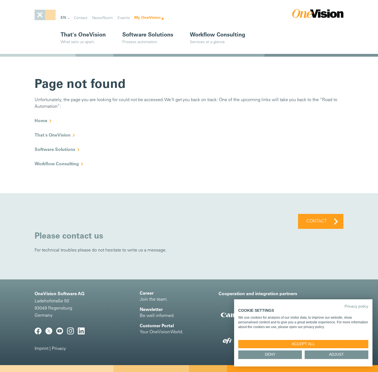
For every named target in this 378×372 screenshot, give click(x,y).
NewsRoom (102, 18)
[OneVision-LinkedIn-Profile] (82, 333)
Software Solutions (55, 150)
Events (124, 18)
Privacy (59, 349)
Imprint (41, 349)
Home (41, 121)
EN (63, 18)
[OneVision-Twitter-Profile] (50, 333)
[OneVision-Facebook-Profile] (40, 333)
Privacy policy (356, 306)
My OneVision (147, 18)
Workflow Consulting (57, 164)
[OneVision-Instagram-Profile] (72, 333)
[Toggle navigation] (45, 15)
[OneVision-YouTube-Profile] (61, 333)
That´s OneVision (53, 135)
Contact (80, 18)
